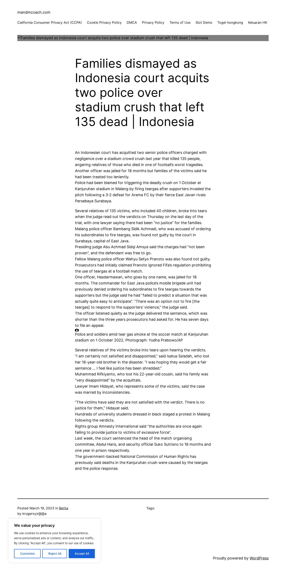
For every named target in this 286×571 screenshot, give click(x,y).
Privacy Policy (153, 22)
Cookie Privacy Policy (104, 22)
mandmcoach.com (33, 12)
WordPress (259, 558)
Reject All (54, 553)
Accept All (82, 553)
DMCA (132, 22)
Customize (27, 553)
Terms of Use (180, 22)
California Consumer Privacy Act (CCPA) (49, 22)
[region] (54, 541)
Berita (63, 508)
